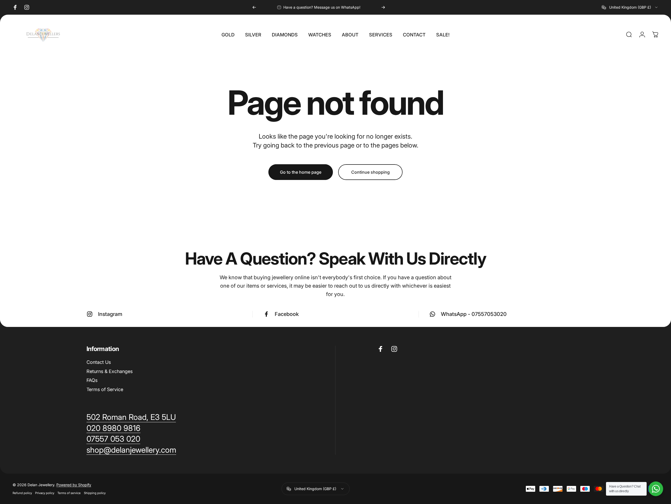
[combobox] (630, 7)
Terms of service (69, 493)
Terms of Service (104, 389)
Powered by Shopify (73, 485)
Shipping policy (95, 493)
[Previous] (254, 7)
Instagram (110, 314)
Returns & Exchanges (109, 371)
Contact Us (98, 362)
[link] (131, 450)
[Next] (383, 7)
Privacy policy (44, 493)
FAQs (92, 380)
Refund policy (22, 493)
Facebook (287, 314)
